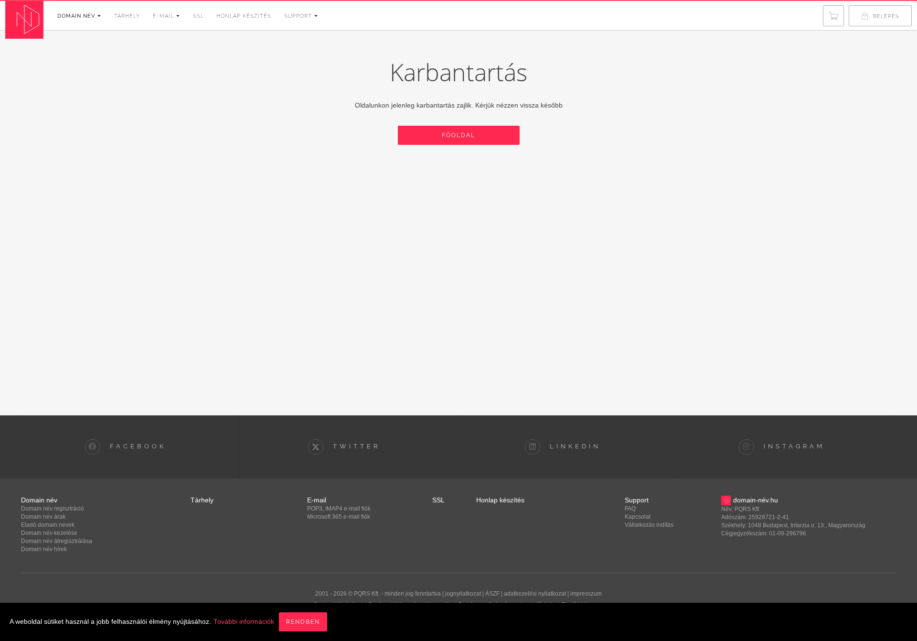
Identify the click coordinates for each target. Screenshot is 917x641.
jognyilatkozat (463, 593)
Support (298, 16)
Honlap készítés (243, 16)
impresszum (586, 593)
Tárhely (127, 16)
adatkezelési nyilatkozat (535, 593)
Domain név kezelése (49, 533)
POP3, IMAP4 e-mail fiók (339, 508)
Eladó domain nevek (48, 524)
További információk (243, 621)
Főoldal (458, 135)
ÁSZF (492, 593)
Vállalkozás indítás (649, 524)
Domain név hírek (44, 549)
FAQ (630, 508)
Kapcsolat (637, 516)
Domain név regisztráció (52, 508)
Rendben (303, 622)
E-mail (163, 16)
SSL (198, 16)
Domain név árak (43, 516)
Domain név (76, 16)
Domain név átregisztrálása (56, 541)
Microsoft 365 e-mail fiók (338, 516)
